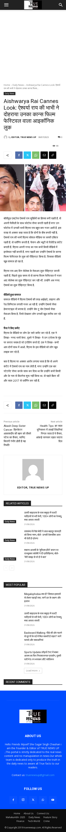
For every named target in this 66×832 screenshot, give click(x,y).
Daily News (18, 85)
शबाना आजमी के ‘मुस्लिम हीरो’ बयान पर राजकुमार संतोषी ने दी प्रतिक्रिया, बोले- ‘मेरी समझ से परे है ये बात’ (41, 553)
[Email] (44, 155)
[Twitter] (27, 155)
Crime (46, 821)
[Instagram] (23, 799)
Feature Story (50, 817)
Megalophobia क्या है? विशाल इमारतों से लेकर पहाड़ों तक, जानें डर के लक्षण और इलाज (42, 598)
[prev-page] (6, 568)
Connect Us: (43, 813)
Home (7, 85)
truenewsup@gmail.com (40, 775)
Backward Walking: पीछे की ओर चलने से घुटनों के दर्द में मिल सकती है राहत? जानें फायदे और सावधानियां (43, 636)
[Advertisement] (33, 49)
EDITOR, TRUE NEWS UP (23, 137)
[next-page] (12, 568)
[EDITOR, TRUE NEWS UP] (6, 137)
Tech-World (34, 821)
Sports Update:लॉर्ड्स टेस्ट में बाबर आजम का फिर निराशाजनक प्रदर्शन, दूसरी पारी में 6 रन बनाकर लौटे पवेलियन (42, 656)
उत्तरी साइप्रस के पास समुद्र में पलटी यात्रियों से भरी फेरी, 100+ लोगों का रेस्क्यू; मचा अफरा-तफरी (43, 516)
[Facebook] (19, 155)
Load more (32, 670)
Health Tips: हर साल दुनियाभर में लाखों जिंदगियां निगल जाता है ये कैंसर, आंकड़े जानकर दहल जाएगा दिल (49, 433)
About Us (28, 813)
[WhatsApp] (35, 155)
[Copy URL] (52, 155)
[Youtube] (52, 800)
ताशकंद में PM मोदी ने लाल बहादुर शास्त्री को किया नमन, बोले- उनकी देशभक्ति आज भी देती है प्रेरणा (42, 535)
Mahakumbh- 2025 (15, 817)
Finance (20, 821)
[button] (6, 5)
